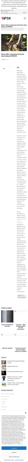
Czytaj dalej (7, 328)
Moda (15, 28)
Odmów (14, 452)
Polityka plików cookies (9, 460)
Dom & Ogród (4, 399)
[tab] (7, 68)
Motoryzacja (4, 407)
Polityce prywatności (17, 443)
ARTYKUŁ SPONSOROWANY (7, 394)
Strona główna (5, 28)
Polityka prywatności (19, 460)
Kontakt (24, 12)
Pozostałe (3, 409)
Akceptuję (14, 448)
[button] (25, 413)
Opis (4, 68)
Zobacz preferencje (14, 456)
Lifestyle (11, 28)
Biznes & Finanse (5, 396)
